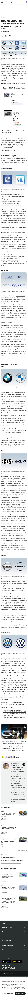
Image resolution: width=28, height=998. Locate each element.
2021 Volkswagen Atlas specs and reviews (12, 860)
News (4, 17)
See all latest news (22, 850)
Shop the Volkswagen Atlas (8, 857)
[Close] (26, 977)
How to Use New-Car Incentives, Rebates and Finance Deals (7, 876)
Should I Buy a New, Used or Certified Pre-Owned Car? (8, 888)
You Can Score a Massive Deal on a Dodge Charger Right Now (8, 841)
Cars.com (13, 984)
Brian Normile (6, 31)
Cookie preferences (8, 993)
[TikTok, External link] (3, 968)
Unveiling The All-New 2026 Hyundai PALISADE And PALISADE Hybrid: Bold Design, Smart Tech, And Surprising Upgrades (8, 901)
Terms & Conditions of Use (7, 973)
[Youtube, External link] (9, 968)
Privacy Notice (18, 981)
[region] (14, 987)
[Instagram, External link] (11, 968)
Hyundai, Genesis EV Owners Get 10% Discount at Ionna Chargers (8, 814)
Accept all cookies (20, 993)
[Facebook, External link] (6, 968)
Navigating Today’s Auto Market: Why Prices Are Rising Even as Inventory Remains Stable (8, 828)
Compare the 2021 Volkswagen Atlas (11, 863)
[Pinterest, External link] (14, 968)
